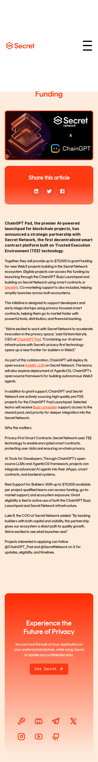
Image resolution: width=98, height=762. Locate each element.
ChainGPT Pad (29, 339)
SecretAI (11, 287)
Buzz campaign (45, 407)
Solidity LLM (34, 365)
